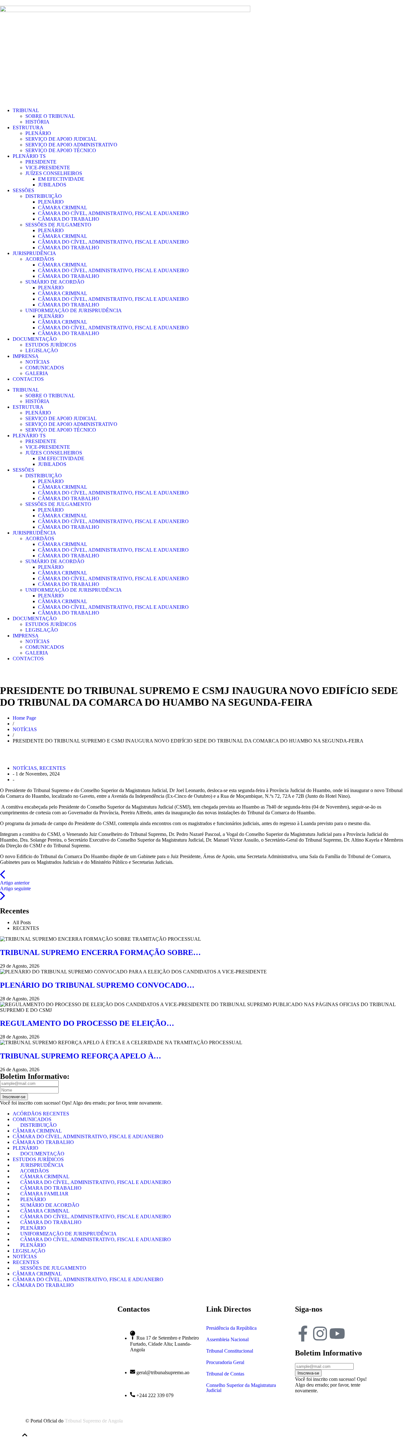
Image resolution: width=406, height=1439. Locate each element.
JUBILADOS (52, 184)
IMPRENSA (26, 356)
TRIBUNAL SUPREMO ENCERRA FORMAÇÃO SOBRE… (100, 952)
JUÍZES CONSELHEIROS (53, 173)
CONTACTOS (28, 379)
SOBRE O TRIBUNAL (50, 116)
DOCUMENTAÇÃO (35, 339)
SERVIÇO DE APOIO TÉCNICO (60, 150)
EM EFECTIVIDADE (61, 179)
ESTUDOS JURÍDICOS (50, 344)
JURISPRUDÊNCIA (34, 253)
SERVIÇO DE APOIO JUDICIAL (61, 139)
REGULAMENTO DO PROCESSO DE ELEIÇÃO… (87, 1023)
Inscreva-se (308, 1373)
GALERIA (36, 373)
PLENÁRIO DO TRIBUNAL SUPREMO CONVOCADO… (97, 985)
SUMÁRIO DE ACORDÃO (54, 282)
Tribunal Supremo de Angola (94, 1420)
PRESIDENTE (40, 162)
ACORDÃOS (39, 259)
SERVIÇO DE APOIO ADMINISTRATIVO (71, 144)
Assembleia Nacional (227, 1339)
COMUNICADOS (44, 367)
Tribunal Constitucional (229, 1351)
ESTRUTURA (28, 127)
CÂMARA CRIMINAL (62, 207)
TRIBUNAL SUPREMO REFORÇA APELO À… (80, 1056)
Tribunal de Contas (225, 1373)
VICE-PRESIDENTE (47, 167)
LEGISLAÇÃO (41, 350)
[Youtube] (337, 1333)
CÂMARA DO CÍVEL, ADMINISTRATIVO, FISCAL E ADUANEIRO (113, 213)
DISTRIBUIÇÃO (43, 196)
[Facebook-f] (303, 1333)
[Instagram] (320, 1333)
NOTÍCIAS (37, 362)
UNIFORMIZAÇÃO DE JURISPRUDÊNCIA (73, 310)
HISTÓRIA (37, 121)
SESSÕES (23, 190)
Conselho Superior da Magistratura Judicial (241, 1387)
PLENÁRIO (38, 133)
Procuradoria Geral (225, 1362)
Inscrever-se (14, 1096)
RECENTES (52, 768)
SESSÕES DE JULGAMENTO (58, 224)
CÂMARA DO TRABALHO (68, 219)
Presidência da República (231, 1328)
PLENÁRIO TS (29, 156)
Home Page (24, 718)
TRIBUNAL (26, 110)
